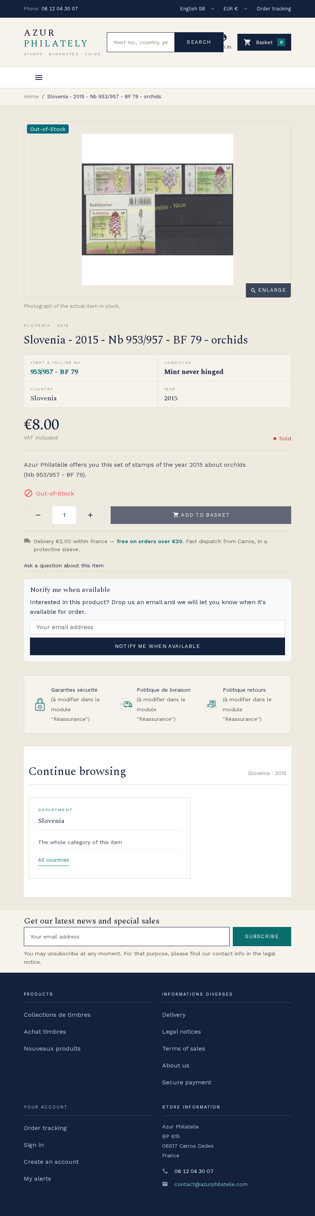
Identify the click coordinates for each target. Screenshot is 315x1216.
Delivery (174, 1014)
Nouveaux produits (52, 1048)
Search (199, 42)
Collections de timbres (57, 1014)
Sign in (34, 1144)
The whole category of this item (80, 842)
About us (175, 1065)
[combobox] (140, 42)
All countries (53, 860)
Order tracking (274, 9)
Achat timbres (45, 1031)
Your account (46, 1107)
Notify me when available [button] (157, 646)
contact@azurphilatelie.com (211, 1184)
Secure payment (186, 1082)
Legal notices (181, 1031)
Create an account (51, 1161)
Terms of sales (183, 1048)
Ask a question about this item (64, 565)
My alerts (37, 1178)
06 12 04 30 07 (59, 9)
